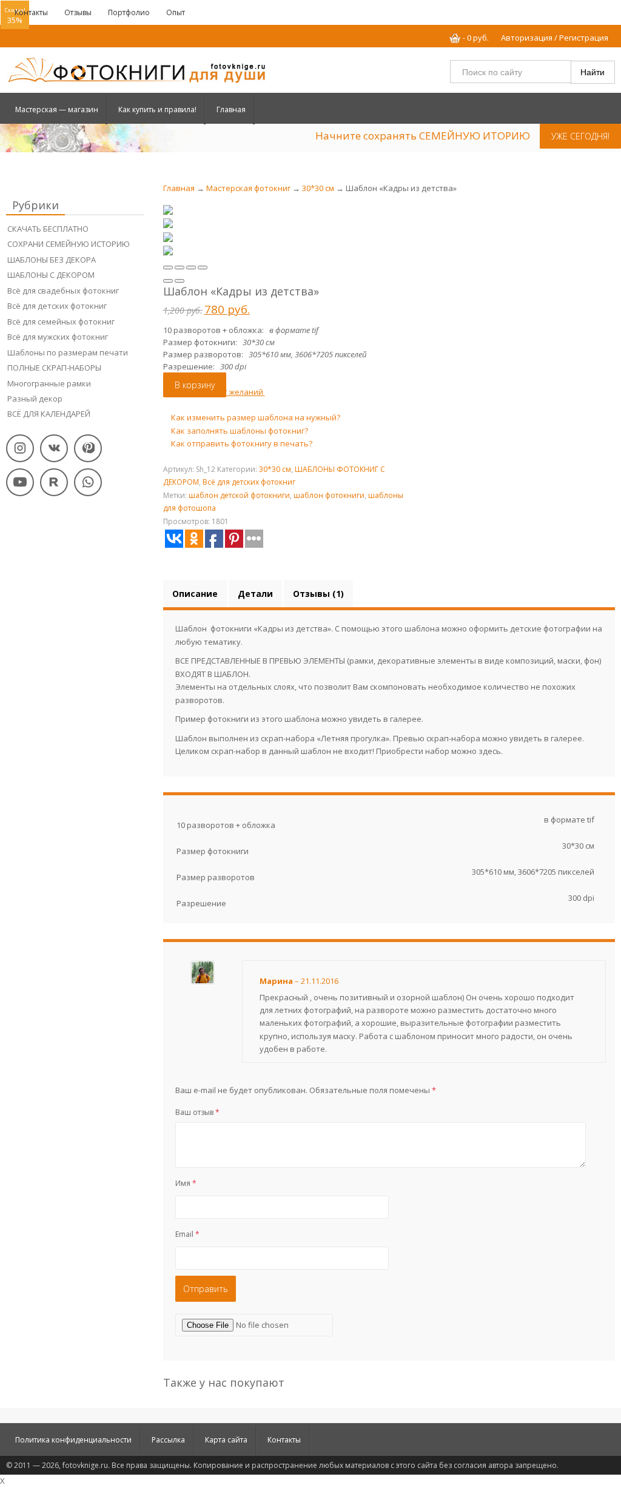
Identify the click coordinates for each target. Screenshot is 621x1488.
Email (187, 1234)
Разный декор (34, 398)
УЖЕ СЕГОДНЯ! (580, 136)
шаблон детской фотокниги (239, 495)
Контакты (31, 12)
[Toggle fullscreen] (191, 267)
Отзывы (78, 12)
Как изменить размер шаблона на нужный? (254, 417)
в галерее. (403, 718)
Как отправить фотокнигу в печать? (240, 443)
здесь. (490, 751)
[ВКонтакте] (54, 448)
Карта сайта (226, 1440)
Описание (195, 593)
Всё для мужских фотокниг (57, 336)
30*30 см (318, 188)
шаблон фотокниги (329, 495)
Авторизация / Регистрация (554, 37)
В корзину (195, 385)
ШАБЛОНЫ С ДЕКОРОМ (51, 274)
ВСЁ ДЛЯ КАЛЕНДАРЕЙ (48, 413)
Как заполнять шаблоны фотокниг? (238, 430)
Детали (255, 593)
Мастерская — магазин (56, 109)
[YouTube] (20, 482)
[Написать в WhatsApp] (88, 482)
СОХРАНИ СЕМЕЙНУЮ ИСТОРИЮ (68, 243)
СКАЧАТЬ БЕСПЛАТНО (48, 228)
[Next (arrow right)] (179, 281)
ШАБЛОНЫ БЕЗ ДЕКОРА (51, 259)
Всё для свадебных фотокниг (63, 290)
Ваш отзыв (197, 1112)
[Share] (179, 267)
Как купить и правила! (157, 109)
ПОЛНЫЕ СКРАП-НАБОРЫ (54, 367)
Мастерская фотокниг (248, 188)
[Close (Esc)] (168, 267)
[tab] (195, 593)
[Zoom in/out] (202, 267)
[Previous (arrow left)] (168, 281)
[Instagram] (20, 448)
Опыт (175, 12)
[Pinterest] (88, 448)
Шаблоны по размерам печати (68, 352)
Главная (231, 109)
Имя (185, 1183)
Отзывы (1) (318, 593)
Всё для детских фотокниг (57, 305)
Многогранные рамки (49, 383)
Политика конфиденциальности (73, 1440)
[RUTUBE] (54, 482)
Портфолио (129, 12)
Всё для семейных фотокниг (61, 321)
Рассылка (168, 1440)
